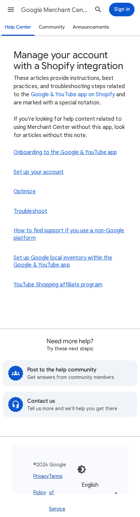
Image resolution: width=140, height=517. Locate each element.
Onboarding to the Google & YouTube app (65, 152)
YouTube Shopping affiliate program (58, 284)
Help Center (18, 27)
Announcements (91, 27)
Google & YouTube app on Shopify (73, 94)
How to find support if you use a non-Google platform (69, 234)
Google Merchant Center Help (55, 10)
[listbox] (98, 489)
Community (52, 27)
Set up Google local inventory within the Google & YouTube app (63, 261)
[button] (11, 9)
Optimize (25, 191)
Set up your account (39, 172)
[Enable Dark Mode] (81, 469)
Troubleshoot (30, 211)
